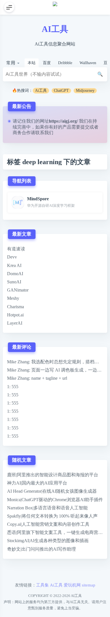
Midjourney (85, 90)
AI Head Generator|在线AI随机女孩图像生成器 (52, 491)
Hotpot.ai (15, 314)
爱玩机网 (72, 585)
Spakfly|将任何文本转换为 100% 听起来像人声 (52, 516)
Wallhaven (88, 63)
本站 (32, 63)
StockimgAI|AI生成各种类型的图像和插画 (48, 540)
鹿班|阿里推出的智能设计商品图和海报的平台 (52, 474)
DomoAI (15, 273)
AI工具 (55, 29)
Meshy (13, 298)
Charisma (15, 306)
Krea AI (14, 265)
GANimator (17, 290)
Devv (12, 257)
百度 (47, 63)
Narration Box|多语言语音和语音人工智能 (47, 507)
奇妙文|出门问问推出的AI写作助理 (41, 549)
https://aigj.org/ (63, 121)
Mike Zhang (18, 361)
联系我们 (44, 132)
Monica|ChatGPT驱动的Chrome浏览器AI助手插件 (55, 499)
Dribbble (65, 63)
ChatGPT (61, 90)
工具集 (42, 585)
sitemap (88, 585)
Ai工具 (41, 90)
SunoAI (14, 281)
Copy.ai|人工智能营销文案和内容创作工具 (48, 524)
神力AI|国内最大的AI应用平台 (37, 483)
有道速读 (16, 248)
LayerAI (14, 323)
